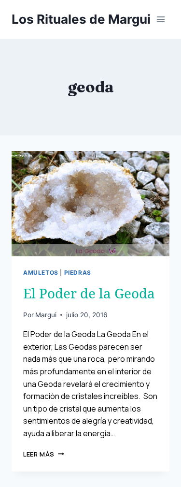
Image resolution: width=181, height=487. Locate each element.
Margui (45, 315)
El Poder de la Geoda (89, 293)
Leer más (43, 454)
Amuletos (40, 272)
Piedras (77, 272)
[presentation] (90, 203)
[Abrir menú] (160, 19)
